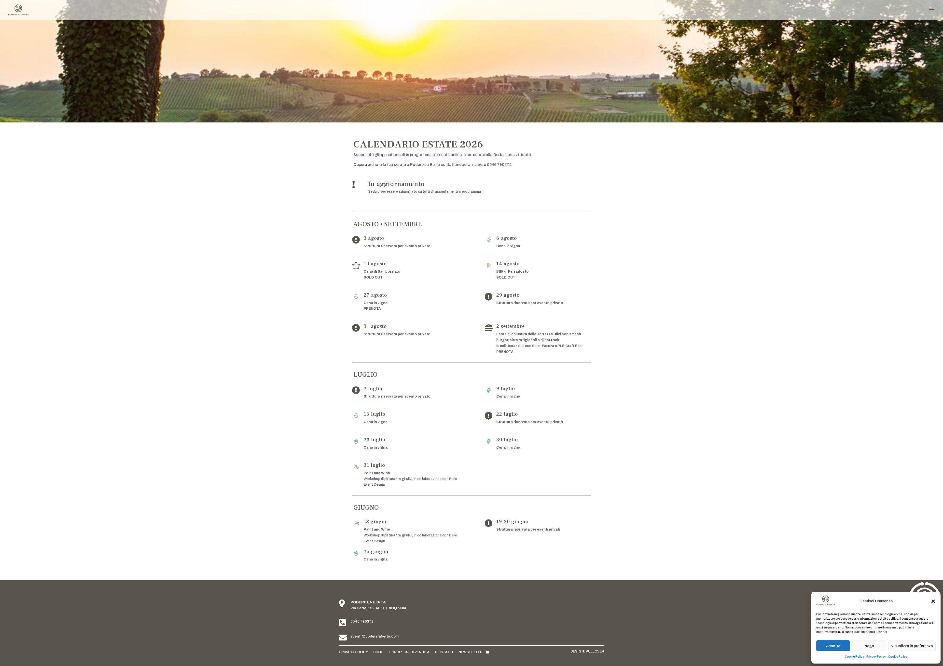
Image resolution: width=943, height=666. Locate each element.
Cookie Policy (854, 656)
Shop (378, 652)
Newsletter (470, 652)
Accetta (833, 646)
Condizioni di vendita (409, 652)
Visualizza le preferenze (912, 646)
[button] (933, 601)
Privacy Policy (876, 656)
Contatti (444, 652)
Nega (869, 646)
